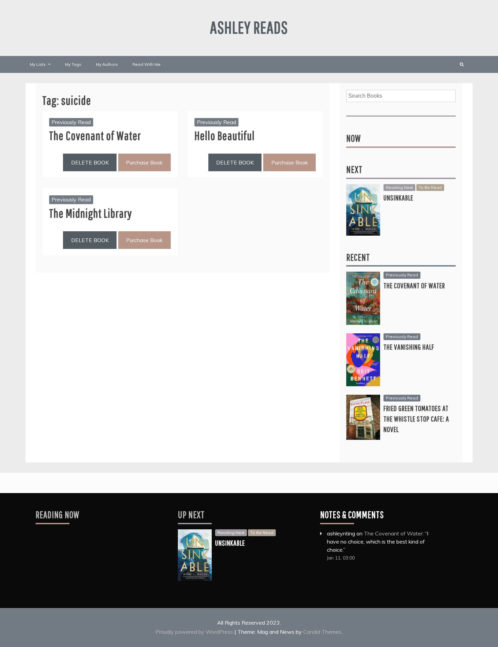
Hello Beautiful (224, 135)
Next (354, 169)
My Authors (107, 64)
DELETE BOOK (90, 162)
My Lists (38, 64)
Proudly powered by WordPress (194, 631)
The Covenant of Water (95, 135)
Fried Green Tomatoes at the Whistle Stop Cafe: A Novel (416, 418)
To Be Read (430, 187)
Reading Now (57, 514)
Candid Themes (322, 631)
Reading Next (399, 187)
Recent (358, 257)
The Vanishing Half (408, 346)
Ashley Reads (249, 27)
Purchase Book (144, 162)
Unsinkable (398, 197)
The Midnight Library (90, 213)
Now (353, 138)
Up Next (191, 514)
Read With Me (146, 64)
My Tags (73, 64)
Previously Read (71, 122)
